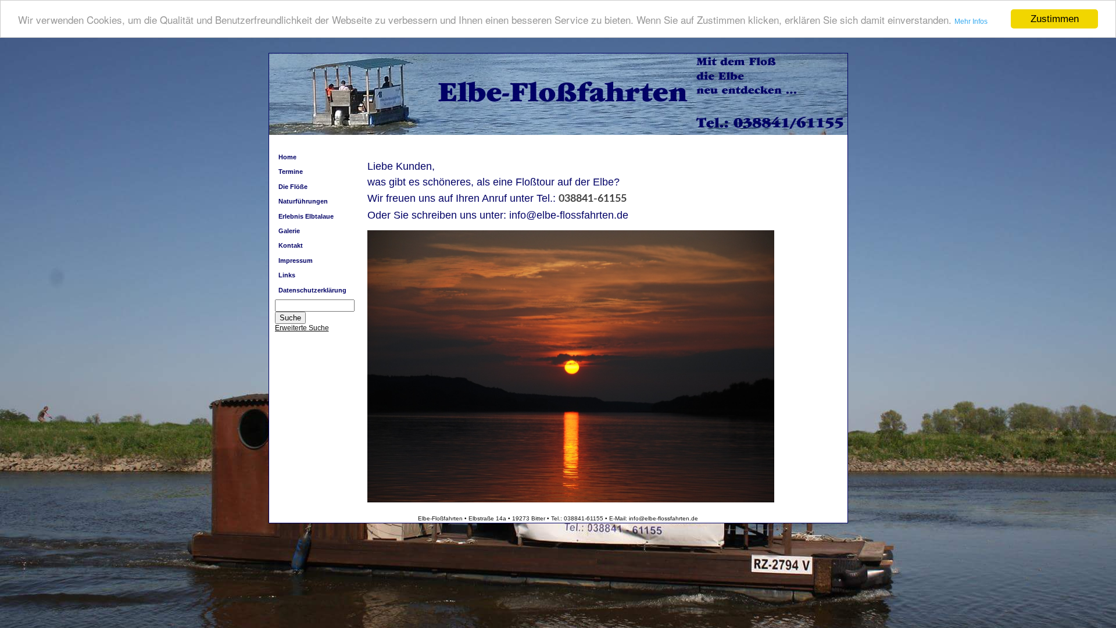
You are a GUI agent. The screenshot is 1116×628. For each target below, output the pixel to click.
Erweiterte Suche (302, 328)
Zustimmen (1055, 18)
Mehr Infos (971, 21)
